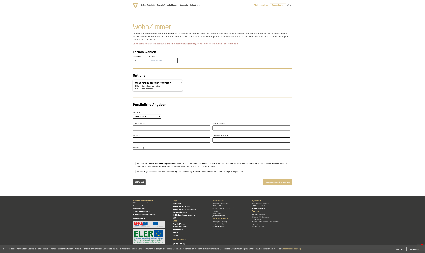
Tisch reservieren (261, 5)
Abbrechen (139, 182)
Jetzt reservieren (218, 216)
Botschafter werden (180, 227)
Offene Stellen (178, 230)
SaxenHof (161, 5)
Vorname (139, 123)
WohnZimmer (172, 5)
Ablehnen (399, 249)
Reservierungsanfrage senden (277, 182)
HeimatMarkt (195, 5)
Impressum (177, 203)
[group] (289, 5)
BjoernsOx (184, 5)
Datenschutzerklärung (291, 249)
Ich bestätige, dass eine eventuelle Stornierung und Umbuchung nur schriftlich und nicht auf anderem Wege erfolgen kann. (190, 172)
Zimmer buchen (278, 5)
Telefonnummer (222, 135)
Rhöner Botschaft (148, 5)
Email (137, 135)
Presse (175, 232)
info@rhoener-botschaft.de (145, 214)
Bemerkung (138, 147)
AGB (174, 218)
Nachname (219, 123)
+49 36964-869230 (142, 211)
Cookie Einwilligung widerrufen (184, 215)
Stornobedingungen (180, 212)
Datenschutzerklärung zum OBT (184, 209)
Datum (152, 57)
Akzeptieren (414, 249)
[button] (289, 5)
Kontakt (176, 235)
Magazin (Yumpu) (179, 224)
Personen (137, 57)
